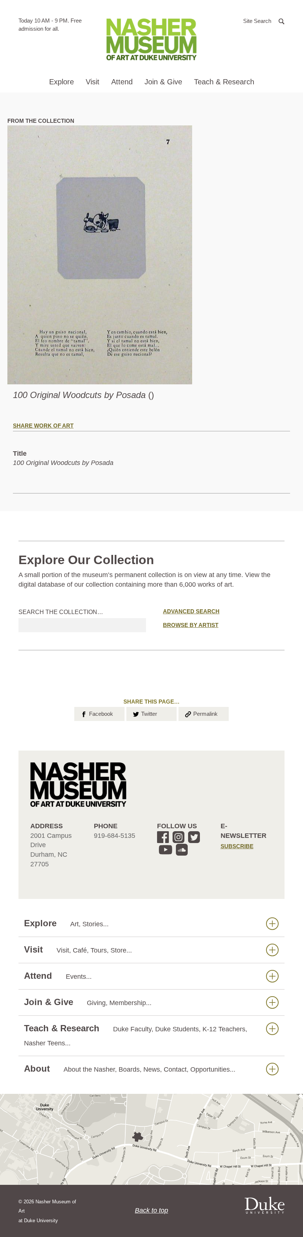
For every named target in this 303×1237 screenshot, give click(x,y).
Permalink (201, 713)
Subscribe (237, 846)
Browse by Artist (190, 625)
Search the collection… (60, 612)
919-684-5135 (114, 835)
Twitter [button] (144, 713)
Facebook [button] (96, 713)
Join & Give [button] (163, 82)
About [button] (129, 1068)
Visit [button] (92, 82)
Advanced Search (191, 611)
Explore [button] (61, 82)
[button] (264, 20)
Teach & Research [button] (224, 82)
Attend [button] (122, 82)
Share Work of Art (43, 425)
